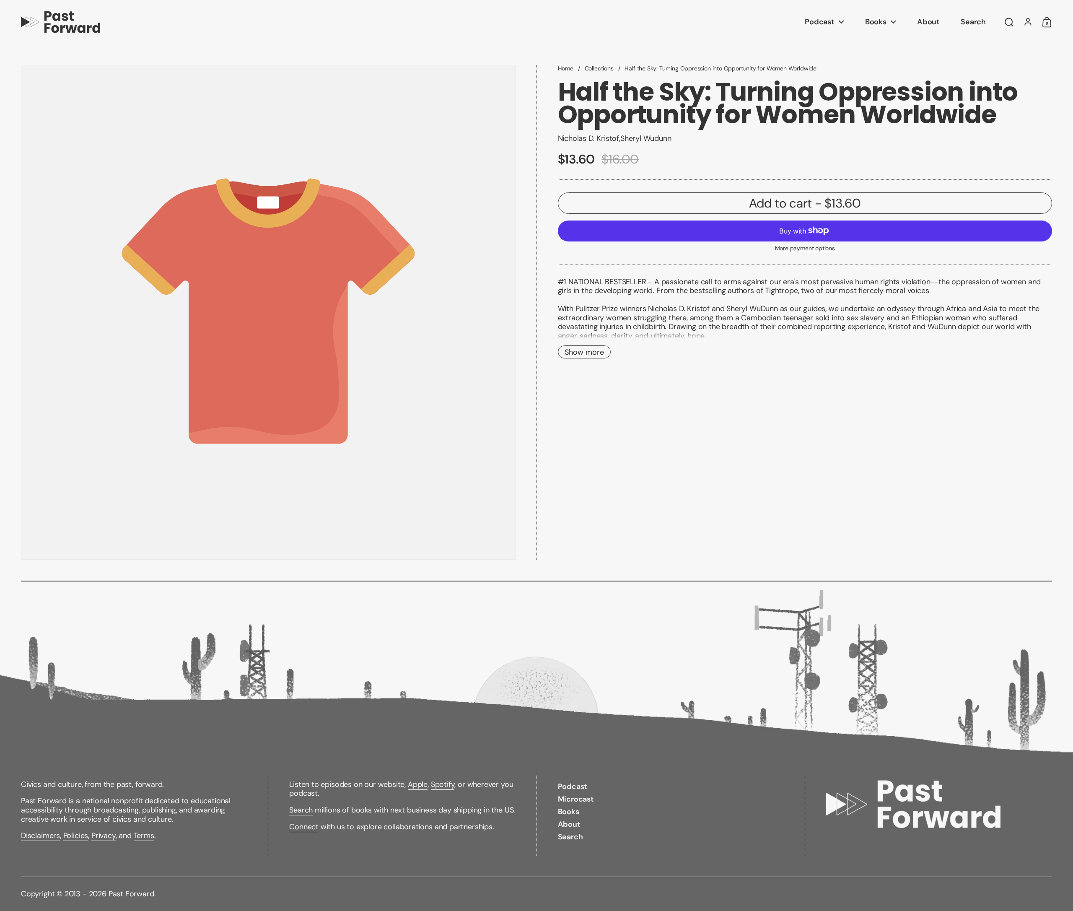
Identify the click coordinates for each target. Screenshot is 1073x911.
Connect (304, 827)
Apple (418, 784)
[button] (1009, 22)
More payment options (805, 248)
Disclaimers (40, 836)
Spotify (443, 784)
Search (301, 810)
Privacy (103, 836)
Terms (144, 836)
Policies (75, 836)
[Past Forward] (60, 22)
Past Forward (131, 894)
